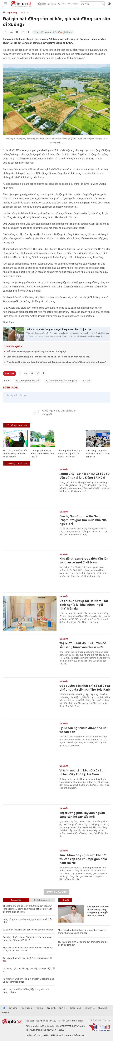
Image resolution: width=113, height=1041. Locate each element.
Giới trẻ (63, 1008)
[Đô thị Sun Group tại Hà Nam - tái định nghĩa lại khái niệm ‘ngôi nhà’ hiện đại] (29, 613)
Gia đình (51, 1008)
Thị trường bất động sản (27, 380)
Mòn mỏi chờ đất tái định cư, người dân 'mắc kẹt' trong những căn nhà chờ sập (82, 931)
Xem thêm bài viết (56, 892)
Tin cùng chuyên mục (17, 463)
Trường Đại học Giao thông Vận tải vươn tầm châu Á (42, 453)
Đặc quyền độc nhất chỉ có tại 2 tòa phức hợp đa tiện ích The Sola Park (84, 687)
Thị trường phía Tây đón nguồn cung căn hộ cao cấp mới (82, 815)
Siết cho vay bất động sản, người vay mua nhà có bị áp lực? (59, 329)
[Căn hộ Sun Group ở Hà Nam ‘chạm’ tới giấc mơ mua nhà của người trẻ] (29, 529)
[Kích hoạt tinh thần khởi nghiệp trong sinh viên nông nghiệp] (15, 438)
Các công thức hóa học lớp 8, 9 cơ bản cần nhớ (26, 958)
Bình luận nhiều (42, 900)
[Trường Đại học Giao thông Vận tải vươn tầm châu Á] (42, 438)
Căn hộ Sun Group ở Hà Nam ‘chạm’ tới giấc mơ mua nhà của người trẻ (83, 520)
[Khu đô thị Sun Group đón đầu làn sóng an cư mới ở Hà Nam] (29, 571)
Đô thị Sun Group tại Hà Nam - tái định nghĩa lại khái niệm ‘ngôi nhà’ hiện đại (83, 604)
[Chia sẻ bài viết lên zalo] (11, 32)
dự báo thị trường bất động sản (61, 380)
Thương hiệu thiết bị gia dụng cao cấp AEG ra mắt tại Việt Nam (70, 453)
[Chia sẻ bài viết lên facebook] (5, 32)
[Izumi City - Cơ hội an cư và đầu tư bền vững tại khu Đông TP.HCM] (29, 486)
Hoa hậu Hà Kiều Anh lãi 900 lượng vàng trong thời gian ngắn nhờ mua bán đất (98, 911)
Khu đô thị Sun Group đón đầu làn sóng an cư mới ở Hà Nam (83, 560)
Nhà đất (25, 12)
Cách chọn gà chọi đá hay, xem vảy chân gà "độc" (27, 968)
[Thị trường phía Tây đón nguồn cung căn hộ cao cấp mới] (29, 825)
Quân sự (102, 1008)
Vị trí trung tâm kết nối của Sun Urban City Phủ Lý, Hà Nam (82, 772)
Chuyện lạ (90, 1008)
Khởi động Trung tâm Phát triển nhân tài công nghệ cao (98, 453)
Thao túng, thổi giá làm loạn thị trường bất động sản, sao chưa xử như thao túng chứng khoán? (56, 362)
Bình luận (9, 373)
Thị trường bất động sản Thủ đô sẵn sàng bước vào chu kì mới (82, 645)
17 (28, 940)
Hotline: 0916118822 (69, 3)
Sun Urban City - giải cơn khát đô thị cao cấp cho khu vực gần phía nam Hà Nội (83, 859)
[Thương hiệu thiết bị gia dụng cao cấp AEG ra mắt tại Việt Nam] (70, 438)
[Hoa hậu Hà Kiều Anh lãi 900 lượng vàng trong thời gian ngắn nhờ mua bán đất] (71, 914)
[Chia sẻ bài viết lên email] (17, 32)
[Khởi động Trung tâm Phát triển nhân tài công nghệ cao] (98, 438)
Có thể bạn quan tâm (17, 425)
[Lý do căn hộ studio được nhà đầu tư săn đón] (29, 740)
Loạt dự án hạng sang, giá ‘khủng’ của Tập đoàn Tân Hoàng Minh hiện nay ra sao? (48, 356)
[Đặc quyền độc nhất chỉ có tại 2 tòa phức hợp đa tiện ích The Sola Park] (29, 698)
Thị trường (12, 12)
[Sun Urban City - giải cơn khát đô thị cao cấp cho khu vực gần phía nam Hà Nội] (29, 868)
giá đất (86, 380)
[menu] (5, 4)
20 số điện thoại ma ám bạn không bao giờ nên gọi (28, 929)
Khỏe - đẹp (75, 1008)
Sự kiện (5, 1013)
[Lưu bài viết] (28, 32)
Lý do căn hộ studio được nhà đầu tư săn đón (83, 730)
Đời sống (13, 1008)
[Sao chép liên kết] (23, 32)
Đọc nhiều (16, 900)
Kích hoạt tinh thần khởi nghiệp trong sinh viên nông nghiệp (15, 453)
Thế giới (39, 1008)
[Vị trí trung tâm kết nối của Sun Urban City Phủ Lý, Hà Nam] (29, 783)
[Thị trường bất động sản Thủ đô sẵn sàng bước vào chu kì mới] (29, 656)
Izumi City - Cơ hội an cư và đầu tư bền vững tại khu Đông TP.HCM (84, 475)
